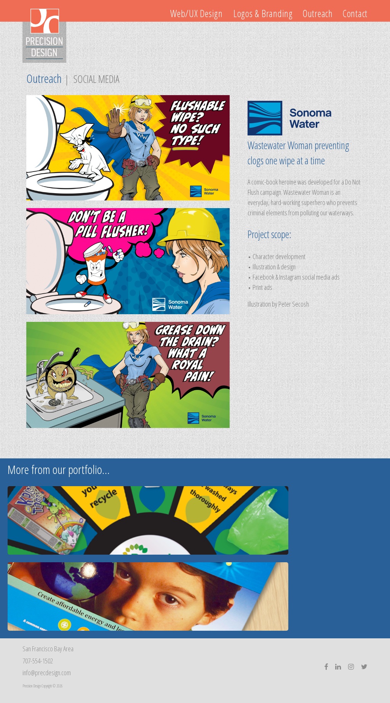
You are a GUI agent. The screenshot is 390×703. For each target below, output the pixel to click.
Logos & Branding (260, 13)
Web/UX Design (196, 13)
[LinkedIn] (338, 667)
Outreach (317, 13)
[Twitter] (364, 667)
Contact (355, 13)
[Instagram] (351, 667)
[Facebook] (326, 667)
